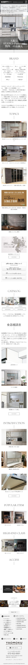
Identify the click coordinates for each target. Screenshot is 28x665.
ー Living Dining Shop (20, 618)
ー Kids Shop (18, 623)
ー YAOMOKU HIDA (20, 621)
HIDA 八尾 (6, 634)
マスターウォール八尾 (8, 633)
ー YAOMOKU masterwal (21, 620)
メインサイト (6, 618)
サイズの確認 (14, 387)
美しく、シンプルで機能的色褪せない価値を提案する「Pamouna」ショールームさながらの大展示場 (20, 73)
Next (26, 27)
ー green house (19, 628)
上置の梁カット (14, 364)
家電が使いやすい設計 (14, 446)
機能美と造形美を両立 (14, 469)
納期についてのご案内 (14, 231)
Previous (1, 27)
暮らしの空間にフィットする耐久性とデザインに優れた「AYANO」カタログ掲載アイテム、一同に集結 (8, 73)
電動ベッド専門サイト (8, 629)
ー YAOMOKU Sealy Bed (21, 627)
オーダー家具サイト (8, 631)
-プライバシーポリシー (17, 659)
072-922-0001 (14, 653)
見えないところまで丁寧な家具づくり (14, 491)
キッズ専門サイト (7, 622)
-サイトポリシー (9, 659)
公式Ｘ (17, 638)
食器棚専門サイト (7, 627)
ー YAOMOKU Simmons (21, 625)
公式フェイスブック (7, 638)
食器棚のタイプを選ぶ (14, 409)
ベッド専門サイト (7, 620)
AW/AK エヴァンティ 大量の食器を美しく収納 (14, 185)
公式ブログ (24, 638)
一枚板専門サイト (7, 624)
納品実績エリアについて (14, 254)
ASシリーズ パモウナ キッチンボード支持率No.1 (14, 163)
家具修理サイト (7, 625)
